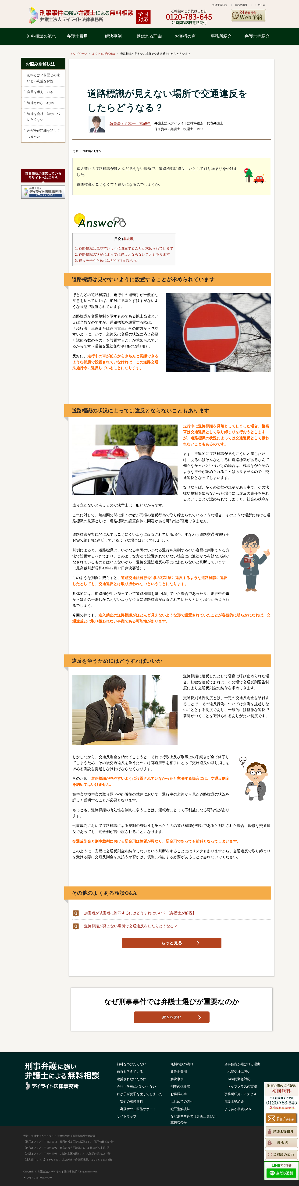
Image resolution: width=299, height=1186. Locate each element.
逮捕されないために (42, 103)
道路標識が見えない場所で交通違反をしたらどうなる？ (131, 926)
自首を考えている (40, 92)
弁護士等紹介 (220, 5)
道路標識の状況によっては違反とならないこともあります (122, 254)
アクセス (260, 5)
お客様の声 (185, 36)
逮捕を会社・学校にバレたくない (43, 117)
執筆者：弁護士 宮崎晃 (130, 124)
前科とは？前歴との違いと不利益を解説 (43, 78)
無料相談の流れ (41, 36)
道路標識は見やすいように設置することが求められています (124, 248)
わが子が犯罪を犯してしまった (43, 134)
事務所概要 (241, 5)
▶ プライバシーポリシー (37, 1177)
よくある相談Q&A (103, 53)
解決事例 (113, 36)
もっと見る (171, 942)
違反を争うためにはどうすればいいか (106, 260)
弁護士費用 (77, 36)
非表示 (128, 239)
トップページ (78, 53)
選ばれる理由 (149, 36)
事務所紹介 (221, 36)
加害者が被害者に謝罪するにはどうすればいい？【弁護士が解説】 (140, 913)
